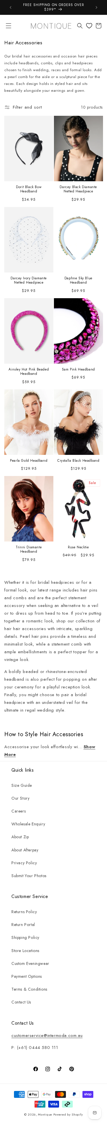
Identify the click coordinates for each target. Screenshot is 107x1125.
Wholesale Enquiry (28, 824)
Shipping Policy (25, 937)
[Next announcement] (96, 7)
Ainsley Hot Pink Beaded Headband (29, 371)
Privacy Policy (24, 863)
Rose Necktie (78, 547)
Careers (18, 811)
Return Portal (23, 924)
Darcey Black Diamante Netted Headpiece (78, 189)
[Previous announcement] (10, 7)
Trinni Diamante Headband (29, 549)
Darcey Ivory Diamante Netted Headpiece (29, 280)
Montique (45, 1114)
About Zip (20, 837)
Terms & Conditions (29, 989)
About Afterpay (24, 850)
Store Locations (25, 950)
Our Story (20, 798)
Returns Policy (24, 912)
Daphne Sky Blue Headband (78, 280)
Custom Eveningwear (30, 963)
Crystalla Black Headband (78, 460)
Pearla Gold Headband (28, 460)
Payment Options (26, 976)
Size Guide (21, 785)
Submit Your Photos (29, 876)
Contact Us (21, 1002)
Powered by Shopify (68, 1114)
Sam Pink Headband (78, 369)
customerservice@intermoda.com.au (46, 1035)
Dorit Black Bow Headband (28, 189)
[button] (8, 25)
